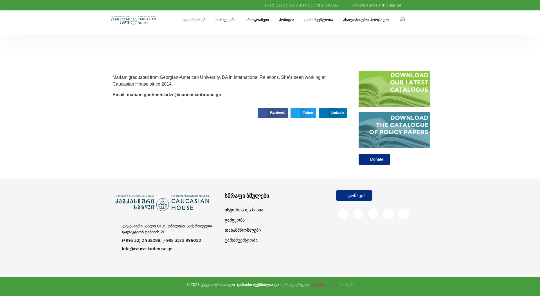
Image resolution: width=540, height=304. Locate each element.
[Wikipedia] (403, 214)
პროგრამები (257, 19)
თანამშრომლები (243, 230)
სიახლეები (225, 19)
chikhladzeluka (324, 284)
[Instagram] (358, 213)
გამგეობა (235, 220)
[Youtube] (388, 214)
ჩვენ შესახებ (194, 19)
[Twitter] (373, 213)
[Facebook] (342, 213)
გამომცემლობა (318, 19)
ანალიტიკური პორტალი (366, 19)
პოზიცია (286, 19)
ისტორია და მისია (244, 209)
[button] (273, 113)
